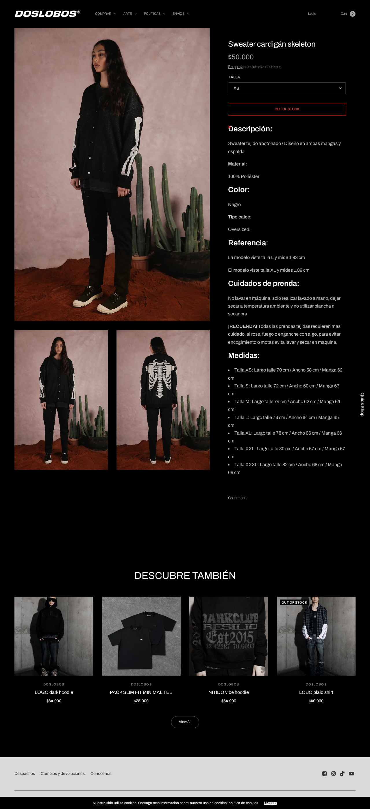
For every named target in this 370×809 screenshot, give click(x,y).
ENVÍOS (178, 13)
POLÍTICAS (152, 13)
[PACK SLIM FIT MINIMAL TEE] (141, 636)
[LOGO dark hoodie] (53, 636)
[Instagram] (333, 773)
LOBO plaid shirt (316, 692)
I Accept (270, 803)
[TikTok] (342, 773)
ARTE (127, 13)
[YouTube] (351, 773)
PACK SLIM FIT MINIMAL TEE (141, 692)
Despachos (24, 773)
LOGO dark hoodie (54, 692)
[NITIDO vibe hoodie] (228, 636)
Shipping (235, 67)
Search (328, 13)
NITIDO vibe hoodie (228, 692)
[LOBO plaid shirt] (316, 636)
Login (312, 13)
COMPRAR (103, 13)
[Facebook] (324, 773)
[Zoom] (112, 174)
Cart (344, 13)
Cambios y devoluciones (63, 773)
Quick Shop (362, 405)
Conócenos (100, 773)
